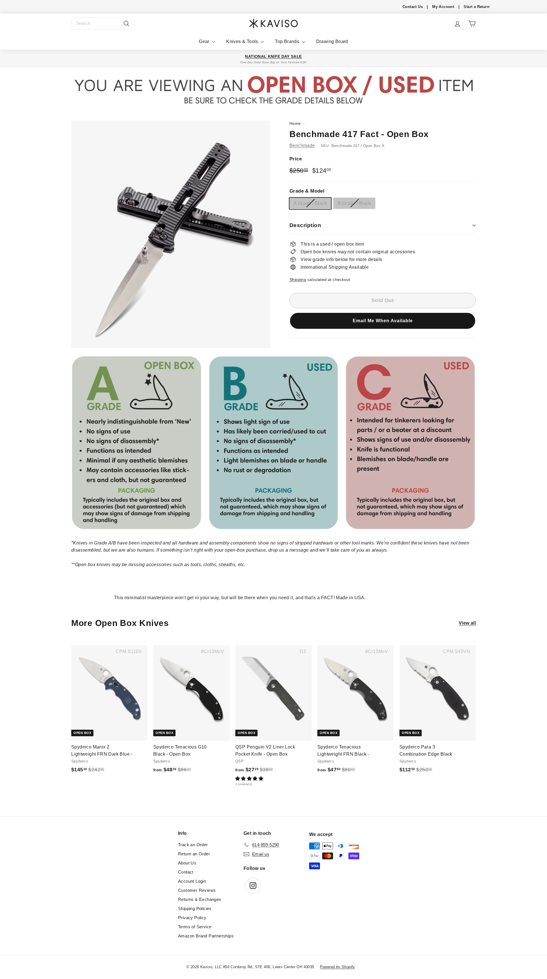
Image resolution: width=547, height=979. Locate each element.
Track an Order (193, 844)
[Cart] (472, 23)
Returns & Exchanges (199, 899)
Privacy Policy (192, 917)
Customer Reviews (197, 890)
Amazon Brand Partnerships (206, 935)
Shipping (297, 279)
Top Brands (287, 41)
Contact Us (413, 7)
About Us (187, 862)
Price (295, 158)
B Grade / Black (354, 203)
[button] (382, 320)
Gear (205, 41)
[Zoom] (170, 234)
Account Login (192, 881)
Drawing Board (332, 41)
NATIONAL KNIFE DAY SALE (273, 56)
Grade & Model (306, 190)
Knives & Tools (242, 41)
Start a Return (476, 7)
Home (295, 123)
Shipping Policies (195, 908)
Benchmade (302, 145)
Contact (185, 872)
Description (305, 225)
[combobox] (102, 23)
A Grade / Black (310, 203)
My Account (443, 7)
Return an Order (194, 853)
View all (467, 623)
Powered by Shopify (337, 967)
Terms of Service (194, 926)
